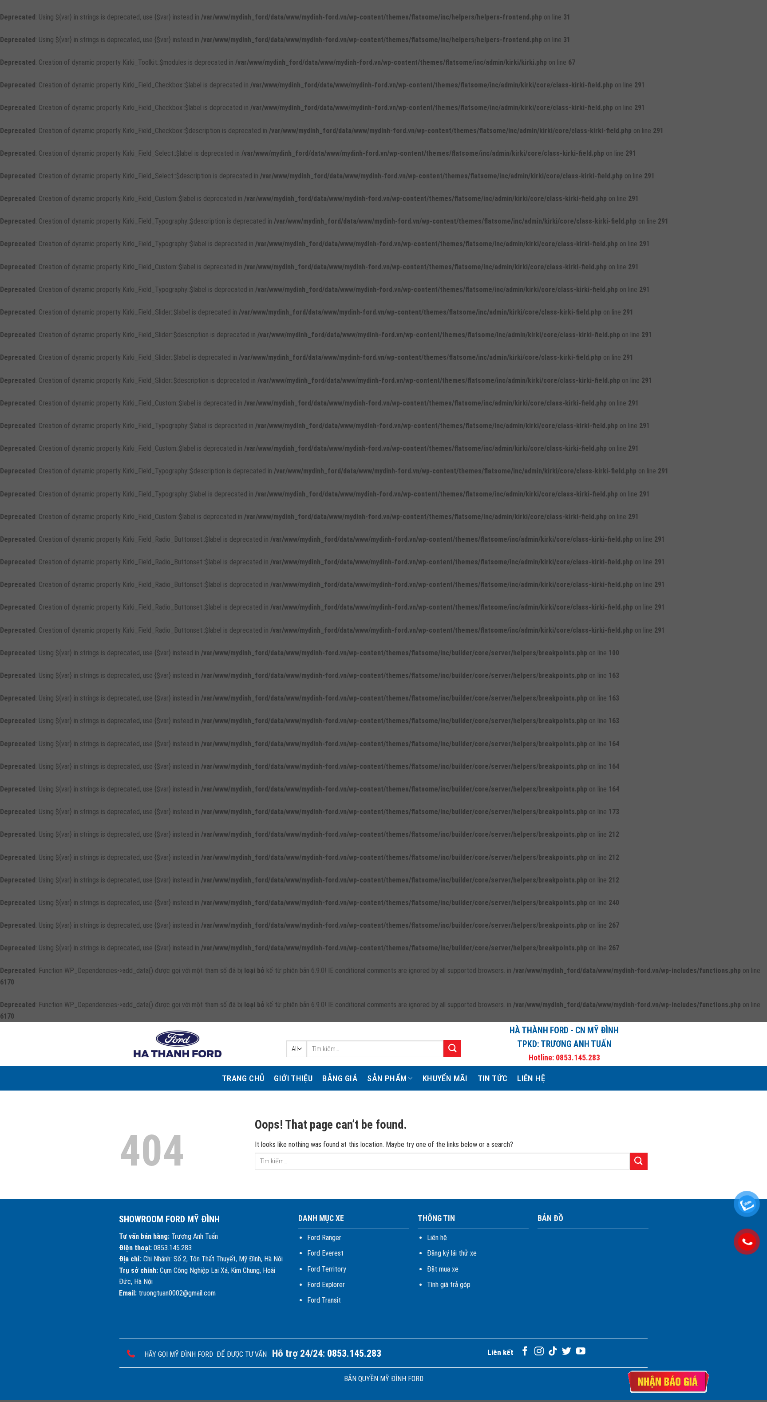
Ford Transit (324, 1300)
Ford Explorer (326, 1284)
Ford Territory (326, 1269)
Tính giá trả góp (448, 1284)
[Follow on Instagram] (539, 1352)
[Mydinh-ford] (176, 1044)
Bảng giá (339, 1078)
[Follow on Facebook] (525, 1352)
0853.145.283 (578, 1057)
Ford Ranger (324, 1237)
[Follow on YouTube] (580, 1352)
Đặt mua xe (443, 1269)
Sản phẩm (387, 1078)
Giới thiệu (293, 1078)
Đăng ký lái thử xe (452, 1253)
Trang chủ (243, 1078)
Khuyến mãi (445, 1078)
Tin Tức (493, 1078)
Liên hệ (531, 1078)
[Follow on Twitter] (566, 1352)
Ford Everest (325, 1253)
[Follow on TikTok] (552, 1352)
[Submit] (452, 1048)
